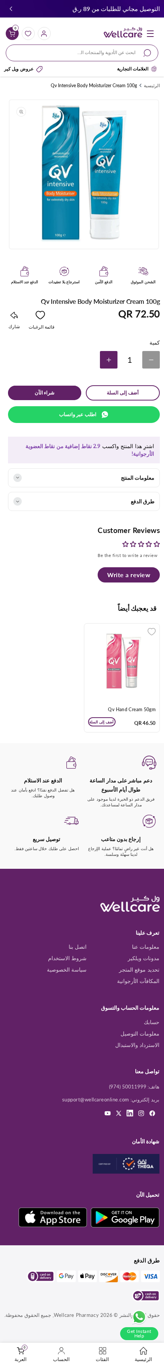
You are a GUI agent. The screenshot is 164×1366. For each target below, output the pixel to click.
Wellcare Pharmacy (76, 1315)
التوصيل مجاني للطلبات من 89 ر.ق (116, 8)
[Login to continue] (40, 317)
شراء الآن (45, 393)
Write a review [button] (128, 574)
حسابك (151, 1022)
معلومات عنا (146, 946)
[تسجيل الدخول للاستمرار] (151, 631)
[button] (11, 9)
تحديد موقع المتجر (139, 969)
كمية (155, 343)
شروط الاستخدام (67, 958)
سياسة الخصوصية (67, 969)
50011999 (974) (127, 1087)
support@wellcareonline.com (95, 1099)
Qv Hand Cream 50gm (132, 709)
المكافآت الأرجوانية (138, 981)
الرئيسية (152, 85)
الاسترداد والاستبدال (137, 1045)
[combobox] (82, 53)
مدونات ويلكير (144, 958)
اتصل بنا (78, 946)
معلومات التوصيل (140, 1033)
